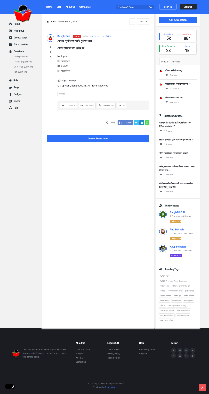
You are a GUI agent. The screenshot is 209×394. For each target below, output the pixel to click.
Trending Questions (23, 61)
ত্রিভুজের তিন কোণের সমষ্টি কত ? (177, 84)
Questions (19, 51)
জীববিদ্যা (108, 36)
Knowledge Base (147, 349)
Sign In (168, 7)
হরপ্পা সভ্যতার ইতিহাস (166, 320)
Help (16, 108)
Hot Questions (20, 72)
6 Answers (174, 102)
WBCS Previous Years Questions (173, 281)
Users (17, 101)
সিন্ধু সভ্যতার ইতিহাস (166, 315)
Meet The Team (83, 349)
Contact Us (85, 7)
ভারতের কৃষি (177, 295)
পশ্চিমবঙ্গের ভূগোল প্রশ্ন (175, 291)
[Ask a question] (202, 387)
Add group (19, 30)
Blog (59, 7)
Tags (16, 87)
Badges (18, 94)
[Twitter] (179, 350)
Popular (164, 61)
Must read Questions (23, 67)
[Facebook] (173, 350)
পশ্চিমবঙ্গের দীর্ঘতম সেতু (173, 70)
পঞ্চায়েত (162, 291)
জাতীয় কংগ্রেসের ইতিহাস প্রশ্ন (181, 286)
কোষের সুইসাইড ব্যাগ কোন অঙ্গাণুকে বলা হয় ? (176, 139)
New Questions (21, 56)
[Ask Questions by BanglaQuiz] (25, 7)
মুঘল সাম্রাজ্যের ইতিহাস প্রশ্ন (177, 305)
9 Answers (174, 75)
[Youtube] (192, 350)
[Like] (50, 47)
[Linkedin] (186, 350)
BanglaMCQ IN (177, 212)
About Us (70, 7)
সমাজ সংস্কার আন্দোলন (167, 310)
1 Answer (168, 130)
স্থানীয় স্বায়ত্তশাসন (183, 315)
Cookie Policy (113, 358)
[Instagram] (179, 355)
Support (143, 353)
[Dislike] (50, 56)
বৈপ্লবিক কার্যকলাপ (165, 295)
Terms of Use (113, 349)
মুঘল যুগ (162, 305)
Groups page (20, 37)
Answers (176, 61)
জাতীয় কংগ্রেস (164, 286)
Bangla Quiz (110, 387)
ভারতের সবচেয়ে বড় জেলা (174, 97)
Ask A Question (178, 20)
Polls (16, 80)
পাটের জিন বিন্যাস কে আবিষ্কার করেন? (173, 153)
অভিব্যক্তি (62, 94)
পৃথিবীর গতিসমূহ (189, 291)
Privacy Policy (113, 353)
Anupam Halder (178, 246)
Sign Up (188, 7)
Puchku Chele (177, 229)
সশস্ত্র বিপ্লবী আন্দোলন (183, 310)
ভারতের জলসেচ (164, 300)
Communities (21, 44)
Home (49, 7)
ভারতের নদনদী (176, 300)
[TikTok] (192, 355)
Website (79, 353)
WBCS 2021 (165, 276)
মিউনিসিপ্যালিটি (188, 300)
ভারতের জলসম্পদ (189, 295)
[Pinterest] (186, 355)
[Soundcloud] (173, 355)
